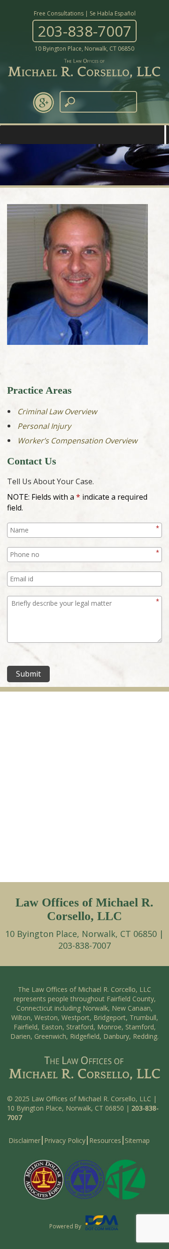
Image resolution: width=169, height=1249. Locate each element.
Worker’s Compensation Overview (77, 440)
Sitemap (137, 1140)
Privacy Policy (64, 1140)
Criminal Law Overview (57, 411)
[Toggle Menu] (165, 134)
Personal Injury (44, 426)
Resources (105, 1140)
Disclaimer (24, 1140)
